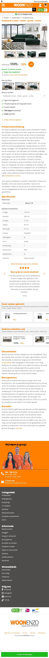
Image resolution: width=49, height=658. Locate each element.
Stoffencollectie (7, 557)
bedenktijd (12, 110)
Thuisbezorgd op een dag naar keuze (17, 104)
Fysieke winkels (9, 107)
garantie (9, 114)
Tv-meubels (6, 506)
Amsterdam (6, 570)
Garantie (19, 428)
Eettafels (5, 509)
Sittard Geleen (7, 580)
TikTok (6, 600)
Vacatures (5, 560)
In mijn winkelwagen (24, 654)
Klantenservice (7, 529)
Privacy (25, 633)
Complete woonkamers (10, 516)
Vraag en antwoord (9, 536)
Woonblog (41, 633)
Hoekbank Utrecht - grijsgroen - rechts (19, 337)
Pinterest (7, 596)
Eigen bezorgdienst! (11, 100)
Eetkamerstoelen (8, 513)
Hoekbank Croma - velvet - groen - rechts (18, 96)
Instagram (8, 593)
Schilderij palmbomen (20, 313)
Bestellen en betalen (9, 543)
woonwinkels (6, 362)
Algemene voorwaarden (12, 633)
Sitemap (32, 633)
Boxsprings (6, 502)
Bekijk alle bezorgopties (12, 120)
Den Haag (5, 573)
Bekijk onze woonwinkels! (41, 1)
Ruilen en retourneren (10, 550)
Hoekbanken (6, 495)
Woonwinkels (9, 566)
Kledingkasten (7, 499)
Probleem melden (8, 546)
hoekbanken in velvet (12, 176)
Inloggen (5, 532)
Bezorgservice (7, 539)
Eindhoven (5, 577)
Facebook (7, 589)
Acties (4, 520)
